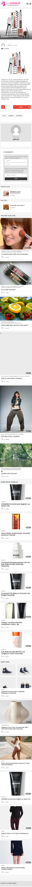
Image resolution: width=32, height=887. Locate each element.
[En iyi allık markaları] (16, 273)
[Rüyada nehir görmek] (16, 455)
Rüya (2, 468)
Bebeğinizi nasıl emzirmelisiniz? (15, 192)
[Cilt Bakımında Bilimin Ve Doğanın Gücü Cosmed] (16, 640)
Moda (2, 376)
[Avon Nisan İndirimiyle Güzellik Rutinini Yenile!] (16, 521)
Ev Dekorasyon (5, 725)
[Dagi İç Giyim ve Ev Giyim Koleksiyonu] (16, 818)
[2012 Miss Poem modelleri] (16, 409)
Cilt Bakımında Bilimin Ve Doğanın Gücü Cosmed (13, 653)
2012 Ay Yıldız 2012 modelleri (12, 376)
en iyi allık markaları (6, 287)
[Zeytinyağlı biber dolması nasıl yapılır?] (16, 309)
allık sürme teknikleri (16, 250)
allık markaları (14, 286)
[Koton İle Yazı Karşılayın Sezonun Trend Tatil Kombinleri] (16, 748)
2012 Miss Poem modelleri (11, 434)
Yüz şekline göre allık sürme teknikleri (14, 254)
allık (4, 115)
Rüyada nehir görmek (9, 473)
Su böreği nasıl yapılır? (17, 205)
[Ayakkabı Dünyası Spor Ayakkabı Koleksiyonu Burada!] (16, 676)
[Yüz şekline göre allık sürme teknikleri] (16, 234)
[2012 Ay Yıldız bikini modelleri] (16, 353)
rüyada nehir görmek (15, 468)
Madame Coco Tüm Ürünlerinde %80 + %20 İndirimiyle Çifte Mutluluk (15, 728)
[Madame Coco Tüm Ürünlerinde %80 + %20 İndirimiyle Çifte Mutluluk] (16, 712)
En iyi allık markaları (8, 289)
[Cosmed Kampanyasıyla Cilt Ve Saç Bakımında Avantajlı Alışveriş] (16, 550)
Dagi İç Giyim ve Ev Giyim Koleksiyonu (14, 833)
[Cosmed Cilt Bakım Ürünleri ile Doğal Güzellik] (16, 581)
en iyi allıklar (17, 287)
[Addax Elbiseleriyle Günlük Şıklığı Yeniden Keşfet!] (16, 852)
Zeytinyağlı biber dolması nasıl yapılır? (14, 325)
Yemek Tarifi (4, 321)
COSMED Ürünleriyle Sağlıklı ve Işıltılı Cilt (15, 505)
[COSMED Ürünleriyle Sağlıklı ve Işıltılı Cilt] (16, 492)
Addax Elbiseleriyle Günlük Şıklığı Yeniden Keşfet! (13, 868)
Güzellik (4, 31)
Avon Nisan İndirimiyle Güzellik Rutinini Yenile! (15, 534)
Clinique (10, 115)
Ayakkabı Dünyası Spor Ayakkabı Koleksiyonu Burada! (13, 692)
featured (19, 115)
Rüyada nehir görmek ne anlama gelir (11, 469)
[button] (28, 3)
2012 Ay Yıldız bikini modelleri (11, 378)
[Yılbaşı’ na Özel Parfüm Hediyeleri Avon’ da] (16, 611)
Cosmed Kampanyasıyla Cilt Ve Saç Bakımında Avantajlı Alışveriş (15, 564)
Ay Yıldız (22, 376)
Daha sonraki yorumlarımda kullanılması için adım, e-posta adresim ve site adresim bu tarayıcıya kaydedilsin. (16, 170)
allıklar (21, 286)
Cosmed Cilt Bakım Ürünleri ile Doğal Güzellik (15, 594)
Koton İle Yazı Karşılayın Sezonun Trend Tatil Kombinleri (15, 764)
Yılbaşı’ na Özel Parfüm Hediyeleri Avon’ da (11, 623)
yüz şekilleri (25, 250)
